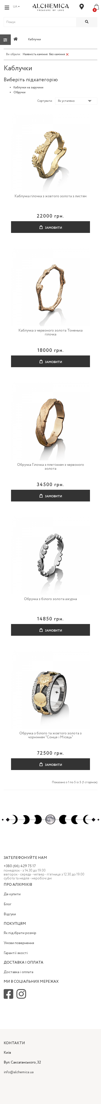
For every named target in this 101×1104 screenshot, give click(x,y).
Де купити (12, 894)
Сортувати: (45, 101)
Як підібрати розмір (20, 933)
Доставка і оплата (18, 972)
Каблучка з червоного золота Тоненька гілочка (50, 332)
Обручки (19, 92)
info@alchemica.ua (19, 1072)
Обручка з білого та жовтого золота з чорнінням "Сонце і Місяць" (50, 735)
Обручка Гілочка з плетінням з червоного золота (50, 467)
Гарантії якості (16, 953)
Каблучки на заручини (28, 87)
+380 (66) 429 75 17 (20, 866)
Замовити (53, 228)
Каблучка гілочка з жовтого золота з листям (50, 196)
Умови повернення (19, 943)
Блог (7, 904)
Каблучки (34, 39)
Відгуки (10, 914)
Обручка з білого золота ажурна (50, 599)
